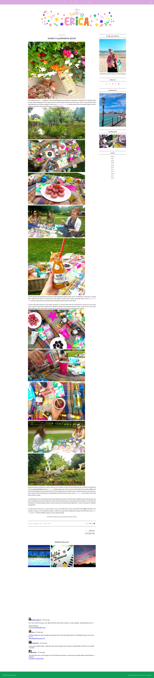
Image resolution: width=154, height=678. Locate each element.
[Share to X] (90, 523)
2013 (112, 176)
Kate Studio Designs (144, 675)
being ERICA (12, 675)
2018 (112, 165)
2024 (112, 156)
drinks (40, 523)
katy (94, 511)
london (45, 523)
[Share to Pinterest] (92, 523)
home (64, 2)
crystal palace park (62, 104)
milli (34, 512)
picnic (49, 523)
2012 (112, 178)
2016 (112, 169)
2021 (112, 158)
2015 (112, 171)
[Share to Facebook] (89, 523)
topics (76, 2)
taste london (79, 493)
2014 (112, 174)
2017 (112, 167)
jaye (41, 100)
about (70, 2)
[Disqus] (62, 593)
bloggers (36, 523)
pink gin (50, 489)
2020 (112, 161)
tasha (29, 512)
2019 (112, 163)
